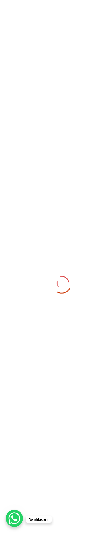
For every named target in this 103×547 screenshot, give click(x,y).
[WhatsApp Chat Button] (14, 518)
